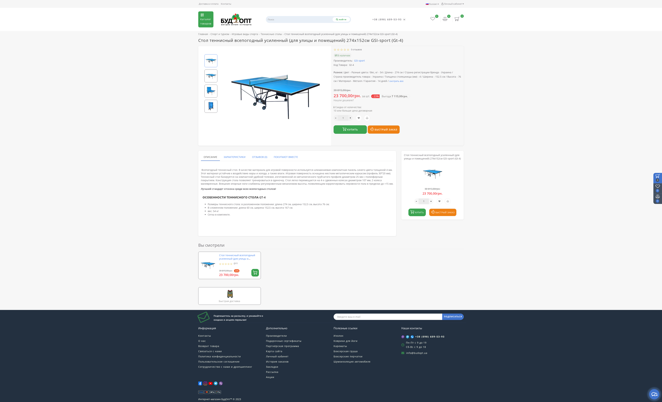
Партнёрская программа (282, 346)
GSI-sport (359, 60)
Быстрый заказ (385, 129)
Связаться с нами (210, 351)
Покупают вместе (286, 157)
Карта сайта (274, 351)
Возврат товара (208, 346)
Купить (352, 129)
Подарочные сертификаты (284, 341)
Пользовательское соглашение (219, 361)
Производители (276, 335)
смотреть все (396, 81)
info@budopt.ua (416, 353)
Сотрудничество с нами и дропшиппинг (225, 366)
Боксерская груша (346, 351)
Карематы (340, 346)
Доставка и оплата (208, 3)
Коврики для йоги (346, 341)
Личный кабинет (453, 3)
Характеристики (234, 157)
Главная (203, 34)
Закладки (272, 366)
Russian (433, 4)
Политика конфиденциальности (219, 356)
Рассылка (272, 372)
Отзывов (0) (259, 157)
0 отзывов (356, 49)
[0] (445, 19)
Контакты (226, 3)
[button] (211, 51)
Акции (270, 377)
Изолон (338, 335)
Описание (210, 157)
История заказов (277, 361)
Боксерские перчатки (348, 356)
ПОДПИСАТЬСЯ (453, 316)
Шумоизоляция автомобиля (352, 361)
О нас (202, 341)
